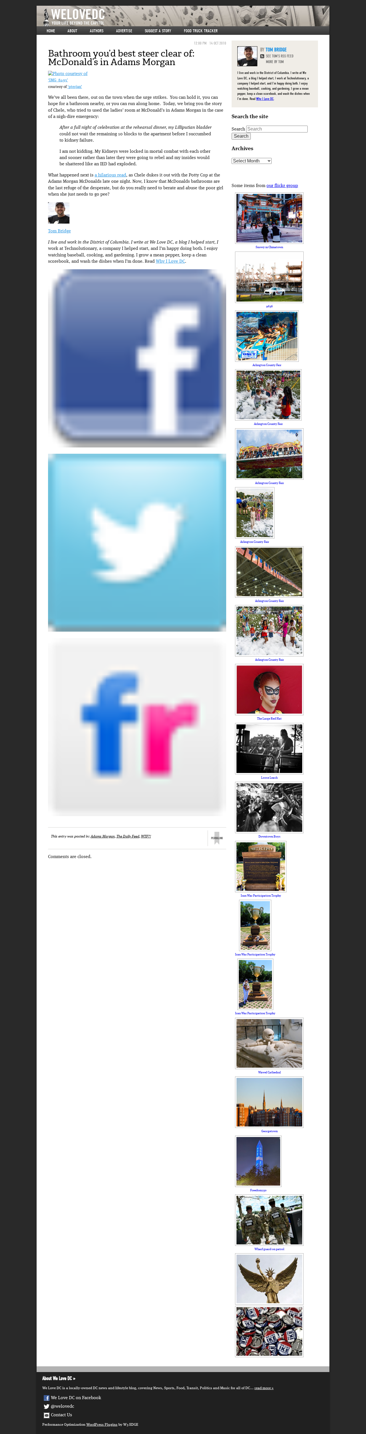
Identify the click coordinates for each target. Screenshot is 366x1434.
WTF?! (146, 836)
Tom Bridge (59, 231)
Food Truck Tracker (201, 30)
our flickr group (282, 186)
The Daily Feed (127, 836)
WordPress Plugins (102, 1425)
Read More (262, 1388)
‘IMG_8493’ (58, 80)
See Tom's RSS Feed (279, 56)
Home (51, 30)
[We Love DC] (185, 18)
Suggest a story (158, 30)
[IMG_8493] (67, 74)
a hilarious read (110, 175)
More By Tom (275, 61)
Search (238, 129)
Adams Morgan (103, 836)
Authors (97, 30)
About (72, 30)
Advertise (124, 30)
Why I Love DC (170, 261)
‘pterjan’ (74, 87)
